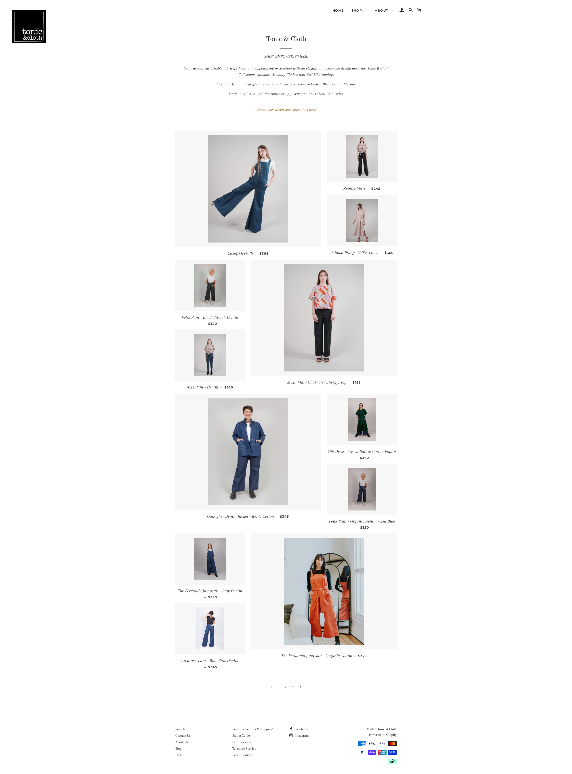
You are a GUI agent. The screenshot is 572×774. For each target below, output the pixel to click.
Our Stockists (241, 742)
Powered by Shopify (383, 735)
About (382, 10)
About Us (181, 742)
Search (180, 729)
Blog (178, 749)
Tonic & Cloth (387, 729)
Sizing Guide (241, 736)
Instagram (301, 736)
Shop (357, 10)
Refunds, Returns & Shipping (252, 729)
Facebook (301, 729)
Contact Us (183, 736)
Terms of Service (244, 749)
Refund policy (242, 755)
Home (338, 10)
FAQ (178, 755)
